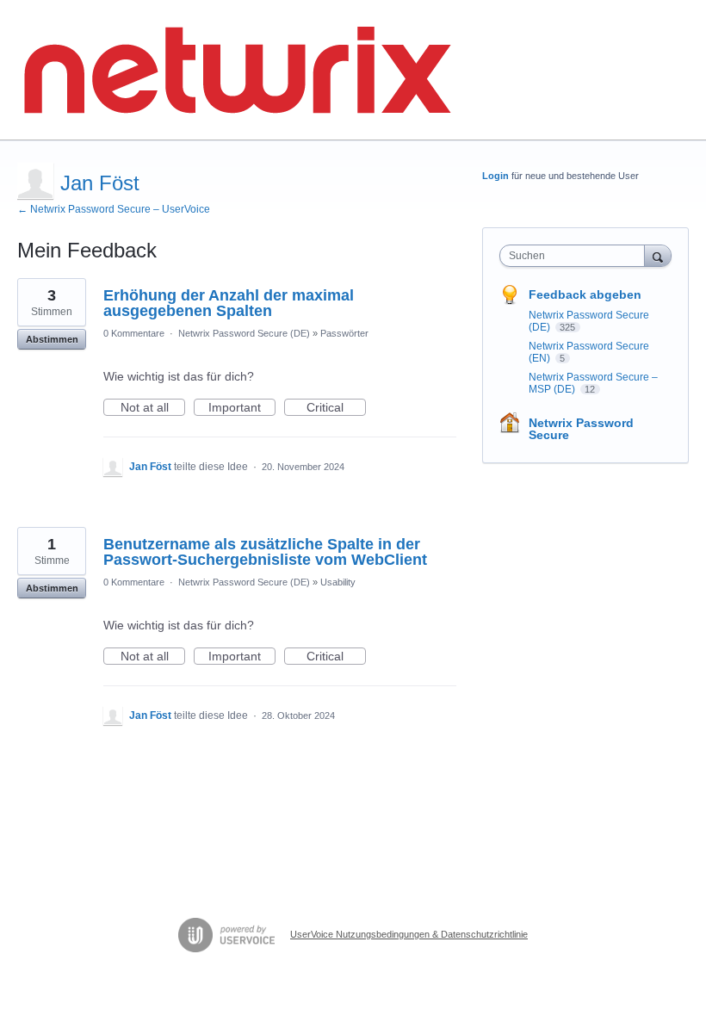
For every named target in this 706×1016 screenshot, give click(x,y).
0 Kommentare (133, 333)
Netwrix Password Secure (581, 429)
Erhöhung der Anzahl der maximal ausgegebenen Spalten (228, 303)
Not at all (153, 408)
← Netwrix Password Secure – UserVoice (113, 209)
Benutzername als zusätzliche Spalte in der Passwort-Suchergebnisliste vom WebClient (265, 552)
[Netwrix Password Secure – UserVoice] (237, 70)
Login (495, 175)
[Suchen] (658, 255)
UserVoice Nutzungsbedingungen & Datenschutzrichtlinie (409, 934)
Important (242, 408)
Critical (336, 408)
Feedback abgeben (585, 294)
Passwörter (344, 333)
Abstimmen (52, 339)
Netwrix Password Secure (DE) (244, 333)
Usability (338, 582)
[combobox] (576, 256)
